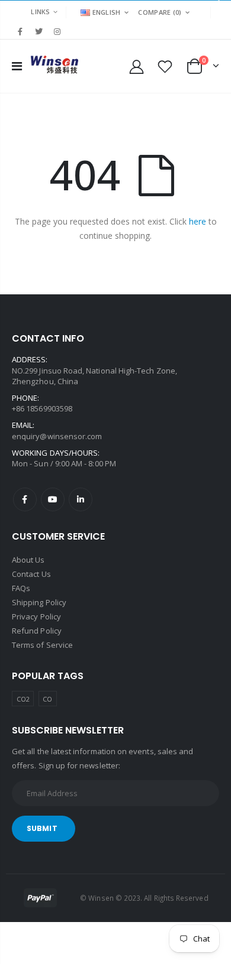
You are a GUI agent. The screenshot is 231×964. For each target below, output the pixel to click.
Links (40, 11)
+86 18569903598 (42, 408)
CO (47, 698)
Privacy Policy (36, 616)
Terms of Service (42, 645)
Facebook (25, 499)
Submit (42, 828)
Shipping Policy (39, 602)
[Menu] (17, 66)
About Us (28, 559)
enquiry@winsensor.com (57, 436)
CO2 (23, 698)
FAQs (21, 588)
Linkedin (80, 499)
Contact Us (31, 574)
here (197, 221)
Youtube (53, 499)
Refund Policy (37, 630)
